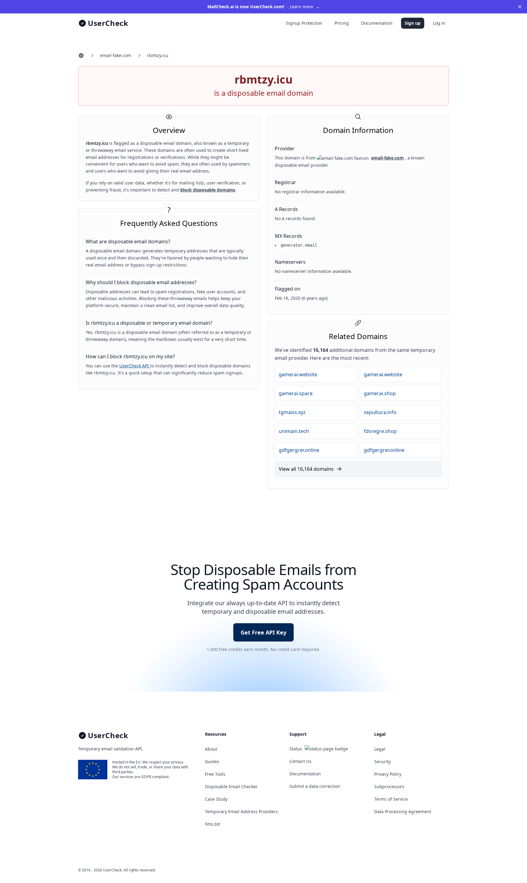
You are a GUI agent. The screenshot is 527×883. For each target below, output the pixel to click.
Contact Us (300, 761)
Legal (379, 749)
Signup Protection (304, 23)
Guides (212, 761)
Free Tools (215, 774)
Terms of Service (391, 799)
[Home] (81, 55)
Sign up (413, 23)
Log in (439, 23)
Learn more (263, 6)
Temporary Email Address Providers (241, 811)
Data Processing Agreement (402, 811)
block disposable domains (207, 190)
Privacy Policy (387, 774)
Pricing (342, 23)
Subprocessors (389, 786)
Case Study (216, 799)
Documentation (377, 23)
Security (382, 761)
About (211, 749)
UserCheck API (134, 366)
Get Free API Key (263, 632)
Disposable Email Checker (231, 786)
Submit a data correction (314, 786)
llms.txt (212, 824)
